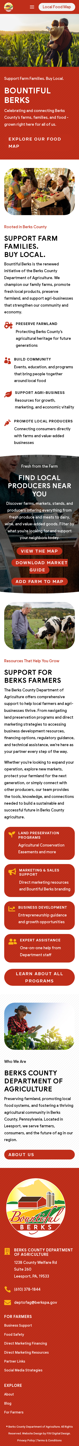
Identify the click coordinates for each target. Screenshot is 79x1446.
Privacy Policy (26, 1440)
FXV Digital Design (58, 1433)
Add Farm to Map (40, 581)
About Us (21, 1154)
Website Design (32, 1433)
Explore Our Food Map (34, 143)
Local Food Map (57, 7)
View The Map (39, 551)
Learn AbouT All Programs (39, 977)
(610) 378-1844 (27, 1289)
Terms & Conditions (49, 1440)
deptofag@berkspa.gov (35, 1302)
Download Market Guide (42, 566)
